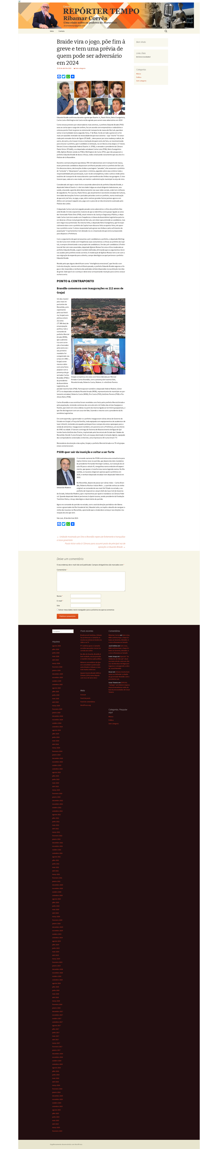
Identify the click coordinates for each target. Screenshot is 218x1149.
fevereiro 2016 (57, 1089)
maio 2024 (55, 741)
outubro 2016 (56, 1061)
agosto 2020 (56, 899)
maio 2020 (55, 909)
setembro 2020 (57, 895)
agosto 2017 (56, 1025)
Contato (61, 31)
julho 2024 (55, 734)
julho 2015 (55, 1113)
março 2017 (56, 1043)
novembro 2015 (57, 1099)
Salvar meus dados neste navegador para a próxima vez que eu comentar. (86, 610)
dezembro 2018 (57, 969)
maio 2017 (55, 1036)
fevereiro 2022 (57, 836)
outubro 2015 (56, 1103)
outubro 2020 (56, 892)
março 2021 (56, 874)
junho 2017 (55, 1033)
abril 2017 (55, 1040)
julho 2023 (55, 776)
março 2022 (56, 832)
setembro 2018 (57, 980)
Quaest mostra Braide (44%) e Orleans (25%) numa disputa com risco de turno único (90, 675)
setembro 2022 (57, 811)
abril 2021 (55, 871)
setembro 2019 (57, 938)
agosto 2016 (56, 1068)
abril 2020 (55, 913)
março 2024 (56, 748)
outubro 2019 (56, 934)
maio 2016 (55, 1078)
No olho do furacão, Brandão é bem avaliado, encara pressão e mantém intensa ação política (90, 656)
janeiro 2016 (56, 1092)
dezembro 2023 (57, 758)
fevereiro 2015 (57, 1131)
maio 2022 (55, 825)
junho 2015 (55, 1117)
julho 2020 (55, 902)
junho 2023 (55, 779)
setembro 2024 (57, 727)
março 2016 (56, 1085)
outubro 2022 (56, 807)
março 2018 (56, 1001)
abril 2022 (55, 829)
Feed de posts (85, 698)
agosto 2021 (56, 857)
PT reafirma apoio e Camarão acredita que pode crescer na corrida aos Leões (90, 648)
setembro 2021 (57, 853)
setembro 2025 (57, 684)
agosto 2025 (56, 688)
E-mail (60, 601)
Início (52, 31)
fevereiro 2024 (57, 751)
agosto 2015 (56, 1110)
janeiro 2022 (56, 839)
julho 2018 (55, 987)
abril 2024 (55, 744)
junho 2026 (55, 653)
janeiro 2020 (56, 924)
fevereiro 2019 (57, 962)
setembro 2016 (57, 1064)
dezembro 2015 (57, 1096)
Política (138, 77)
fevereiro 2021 (57, 878)
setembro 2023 (57, 769)
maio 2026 (55, 656)
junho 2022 (55, 822)
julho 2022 (55, 818)
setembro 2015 (57, 1106)
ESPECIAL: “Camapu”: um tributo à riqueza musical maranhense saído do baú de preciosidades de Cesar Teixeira (119, 687)
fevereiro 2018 (57, 1004)
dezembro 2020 (57, 885)
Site (58, 605)
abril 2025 (55, 702)
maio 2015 (55, 1120)
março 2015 (56, 1127)
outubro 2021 (56, 850)
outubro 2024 (56, 723)
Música (138, 74)
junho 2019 (55, 948)
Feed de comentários (87, 702)
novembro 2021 (57, 846)
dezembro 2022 (57, 800)
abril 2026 (55, 660)
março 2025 (56, 706)
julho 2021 (55, 860)
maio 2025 (55, 698)
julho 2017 (55, 1029)
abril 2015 (55, 1124)
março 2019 (56, 959)
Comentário (62, 570)
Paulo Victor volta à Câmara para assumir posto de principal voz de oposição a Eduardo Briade (95, 545)
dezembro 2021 (57, 843)
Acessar (83, 695)
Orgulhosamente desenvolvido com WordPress (66, 1144)
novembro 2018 (57, 973)
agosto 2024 (56, 730)
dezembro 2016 (57, 1054)
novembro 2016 (57, 1057)
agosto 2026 (56, 646)
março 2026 (56, 663)
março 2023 (56, 790)
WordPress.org (85, 705)
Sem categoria (80, 68)
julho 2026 (55, 649)
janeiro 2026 (56, 670)
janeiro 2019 (56, 966)
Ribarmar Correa (114, 635)
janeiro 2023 (56, 797)
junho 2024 (55, 737)
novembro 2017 (57, 1015)
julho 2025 (55, 691)
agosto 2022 (56, 815)
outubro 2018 (56, 976)
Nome (60, 596)
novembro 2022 (57, 804)
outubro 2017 (56, 1018)
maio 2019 (55, 952)
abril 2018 (55, 997)
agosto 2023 (56, 772)
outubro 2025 (56, 681)
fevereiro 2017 (57, 1047)
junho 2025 (55, 695)
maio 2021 (55, 867)
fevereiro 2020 (57, 920)
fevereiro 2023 (57, 793)
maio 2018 (55, 994)
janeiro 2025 (56, 713)
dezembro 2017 (57, 1011)
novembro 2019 (57, 931)
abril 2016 (55, 1082)
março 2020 (56, 916)
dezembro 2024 (57, 716)
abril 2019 (55, 955)
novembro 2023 (57, 762)
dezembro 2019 (57, 927)
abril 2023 (55, 786)
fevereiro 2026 (57, 667)
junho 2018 (55, 990)
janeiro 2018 (56, 1008)
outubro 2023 (56, 765)
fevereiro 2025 (57, 709)
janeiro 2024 (56, 755)
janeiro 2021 (56, 881)
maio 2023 (55, 783)
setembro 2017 (57, 1022)
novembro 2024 (57, 720)
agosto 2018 (56, 983)
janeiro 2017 (56, 1050)
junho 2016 (55, 1075)
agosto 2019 (56, 941)
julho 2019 (55, 945)
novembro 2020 (57, 888)
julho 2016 (55, 1071)
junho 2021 (55, 864)
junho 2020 (55, 906)
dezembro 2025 (57, 674)
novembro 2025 (57, 677)
